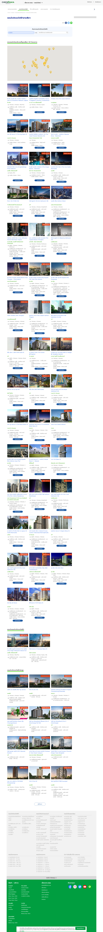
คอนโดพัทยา (67, 827)
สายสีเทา (11, 32)
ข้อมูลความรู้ (81, 861)
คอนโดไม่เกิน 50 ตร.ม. (15, 857)
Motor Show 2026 (12, 896)
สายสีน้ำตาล (25, 832)
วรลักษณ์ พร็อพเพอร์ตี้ (34, 572)
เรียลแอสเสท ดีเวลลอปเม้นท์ (57, 836)
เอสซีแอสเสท (54, 242)
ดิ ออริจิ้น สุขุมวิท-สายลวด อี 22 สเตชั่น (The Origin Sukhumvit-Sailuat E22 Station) (17, 650)
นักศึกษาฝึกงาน (45, 897)
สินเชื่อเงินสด (24, 905)
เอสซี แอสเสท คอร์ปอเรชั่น (43, 840)
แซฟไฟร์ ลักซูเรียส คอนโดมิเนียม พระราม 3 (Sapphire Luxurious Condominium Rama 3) (39, 100)
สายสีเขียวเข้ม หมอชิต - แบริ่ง (15, 209)
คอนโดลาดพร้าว (68, 832)
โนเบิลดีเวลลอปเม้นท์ (41, 849)
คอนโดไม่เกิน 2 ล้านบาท (43, 859)
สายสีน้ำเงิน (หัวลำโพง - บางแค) (38, 363)
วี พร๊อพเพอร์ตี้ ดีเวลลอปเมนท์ (14, 205)
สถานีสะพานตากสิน (59, 700)
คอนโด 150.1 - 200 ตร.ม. (15, 864)
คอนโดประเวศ (68, 836)
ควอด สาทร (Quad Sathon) (58, 424)
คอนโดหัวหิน (81, 827)
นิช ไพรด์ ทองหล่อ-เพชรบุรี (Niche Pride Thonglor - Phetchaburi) (17, 278)
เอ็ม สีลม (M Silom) (12, 603)
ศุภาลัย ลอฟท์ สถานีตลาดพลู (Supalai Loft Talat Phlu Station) (38, 278)
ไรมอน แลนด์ (40, 850)
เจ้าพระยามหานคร (54, 832)
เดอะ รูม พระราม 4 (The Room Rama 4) (17, 424)
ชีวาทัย (9, 102)
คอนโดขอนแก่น (68, 831)
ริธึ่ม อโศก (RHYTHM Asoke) (36, 389)
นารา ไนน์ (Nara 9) (56, 459)
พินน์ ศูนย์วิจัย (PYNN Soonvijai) (59, 781)
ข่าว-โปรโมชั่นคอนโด (55, 9)
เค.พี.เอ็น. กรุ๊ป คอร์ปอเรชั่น (35, 242)
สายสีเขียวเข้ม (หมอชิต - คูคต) (15, 727)
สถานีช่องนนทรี (58, 213)
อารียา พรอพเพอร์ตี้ (41, 832)
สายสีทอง (11, 832)
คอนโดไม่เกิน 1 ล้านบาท (43, 857)
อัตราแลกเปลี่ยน (24, 911)
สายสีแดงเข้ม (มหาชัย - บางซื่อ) (16, 251)
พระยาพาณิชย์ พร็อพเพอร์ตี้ (36, 755)
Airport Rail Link (27, 818)
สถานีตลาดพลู (14, 250)
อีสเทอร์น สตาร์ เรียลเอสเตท (58, 463)
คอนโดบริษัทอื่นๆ (54, 850)
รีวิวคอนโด (81, 864)
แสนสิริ (52, 171)
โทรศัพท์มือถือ (11, 918)
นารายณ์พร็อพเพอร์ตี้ (42, 820)
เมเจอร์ (9, 607)
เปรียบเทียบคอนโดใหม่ (83, 866)
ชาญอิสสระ (53, 102)
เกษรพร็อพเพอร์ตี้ (11, 319)
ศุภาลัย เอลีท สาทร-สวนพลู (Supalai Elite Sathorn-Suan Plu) (16, 460)
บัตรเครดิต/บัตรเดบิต (26, 907)
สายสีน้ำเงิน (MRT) (27, 823)
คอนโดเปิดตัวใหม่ (69, 859)
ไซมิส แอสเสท (32, 653)
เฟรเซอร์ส (53, 834)
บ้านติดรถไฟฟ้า (24, 894)
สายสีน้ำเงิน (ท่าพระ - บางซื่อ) (37, 360)
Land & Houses (11, 138)
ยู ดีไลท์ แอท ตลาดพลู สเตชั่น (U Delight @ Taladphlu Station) (61, 353)
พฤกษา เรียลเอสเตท (41, 823)
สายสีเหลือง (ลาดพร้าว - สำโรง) (16, 110)
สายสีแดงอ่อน (26, 831)
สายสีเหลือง (12, 829)
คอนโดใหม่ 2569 (82, 836)
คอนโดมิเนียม (82, 834)
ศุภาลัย (31, 281)
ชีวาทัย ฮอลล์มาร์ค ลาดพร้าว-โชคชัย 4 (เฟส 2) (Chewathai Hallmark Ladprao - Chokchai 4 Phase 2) (17, 100)
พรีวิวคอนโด (68, 866)
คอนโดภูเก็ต (67, 829)
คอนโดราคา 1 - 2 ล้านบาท (43, 862)
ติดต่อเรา (44, 899)
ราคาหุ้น (10, 907)
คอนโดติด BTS (68, 818)
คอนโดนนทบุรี (82, 820)
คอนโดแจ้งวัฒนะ (69, 820)
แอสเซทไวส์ (10, 725)
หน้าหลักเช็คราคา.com (46, 885)
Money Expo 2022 (25, 913)
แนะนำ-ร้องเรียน (45, 894)
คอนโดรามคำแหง (82, 825)
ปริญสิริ (39, 822)
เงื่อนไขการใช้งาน (45, 892)
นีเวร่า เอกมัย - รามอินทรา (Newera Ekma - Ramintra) (60, 135)
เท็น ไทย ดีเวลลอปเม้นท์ (35, 171)
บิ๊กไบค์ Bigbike (11, 894)
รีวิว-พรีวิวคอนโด (34, 9)
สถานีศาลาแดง (58, 210)
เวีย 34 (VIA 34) (33, 689)
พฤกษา (31, 428)
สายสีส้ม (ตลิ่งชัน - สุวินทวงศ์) (37, 660)
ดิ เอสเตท (31, 356)
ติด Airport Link (83, 818)
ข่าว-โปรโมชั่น (82, 857)
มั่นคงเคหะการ (54, 823)
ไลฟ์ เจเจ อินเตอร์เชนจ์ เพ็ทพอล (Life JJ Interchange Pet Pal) (39, 722)
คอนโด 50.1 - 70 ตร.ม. (15, 859)
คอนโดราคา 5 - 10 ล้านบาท (44, 868)
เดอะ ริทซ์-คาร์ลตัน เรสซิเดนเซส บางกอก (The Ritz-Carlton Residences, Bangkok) (17, 496)
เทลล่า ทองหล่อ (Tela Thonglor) (15, 315)
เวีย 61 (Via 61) (33, 781)
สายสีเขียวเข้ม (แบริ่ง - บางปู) (15, 657)
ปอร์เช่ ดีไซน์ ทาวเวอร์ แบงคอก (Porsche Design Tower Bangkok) (61, 752)
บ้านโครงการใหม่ (24, 888)
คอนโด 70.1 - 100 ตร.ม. (15, 861)
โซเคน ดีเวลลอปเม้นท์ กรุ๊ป (35, 138)
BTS (10, 818)
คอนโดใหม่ (23, 890)
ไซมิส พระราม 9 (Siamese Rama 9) (38, 649)
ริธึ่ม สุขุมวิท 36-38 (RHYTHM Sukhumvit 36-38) (58, 316)
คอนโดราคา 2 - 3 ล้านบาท (43, 864)
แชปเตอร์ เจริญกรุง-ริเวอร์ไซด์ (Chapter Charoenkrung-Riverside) (61, 690)
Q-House (31, 535)
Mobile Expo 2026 (12, 923)
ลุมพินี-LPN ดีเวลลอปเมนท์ (57, 825)
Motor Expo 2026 (12, 898)
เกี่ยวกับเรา (89, 2)
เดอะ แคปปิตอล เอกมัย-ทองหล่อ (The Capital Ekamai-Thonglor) (38, 239)
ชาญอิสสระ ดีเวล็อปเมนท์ (56, 816)
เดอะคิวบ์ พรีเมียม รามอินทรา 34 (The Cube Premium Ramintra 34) (38, 135)
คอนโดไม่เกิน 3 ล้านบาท (43, 861)
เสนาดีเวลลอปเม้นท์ (12, 281)
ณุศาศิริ (52, 818)
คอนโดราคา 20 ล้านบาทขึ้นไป (44, 871)
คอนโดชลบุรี (81, 832)
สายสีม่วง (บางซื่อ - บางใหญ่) (15, 789)
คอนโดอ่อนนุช (82, 823)
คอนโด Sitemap (50, 878)
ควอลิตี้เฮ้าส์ (39, 816)
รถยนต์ (10, 888)
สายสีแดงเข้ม (26, 827)
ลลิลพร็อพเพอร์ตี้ (41, 825)
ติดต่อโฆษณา (98, 2)
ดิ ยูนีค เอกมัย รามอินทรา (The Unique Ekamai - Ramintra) (39, 167)
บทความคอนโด (44, 9)
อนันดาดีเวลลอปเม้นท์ (56, 205)
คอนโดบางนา (68, 825)
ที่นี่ (44, 929)
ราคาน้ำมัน (10, 909)
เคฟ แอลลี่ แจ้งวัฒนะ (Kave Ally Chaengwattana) (15, 722)
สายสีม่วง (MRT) (13, 827)
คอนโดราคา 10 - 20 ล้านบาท (44, 870)
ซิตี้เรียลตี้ (31, 463)
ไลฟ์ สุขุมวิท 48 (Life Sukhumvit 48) (38, 201)
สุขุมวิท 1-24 (68, 822)
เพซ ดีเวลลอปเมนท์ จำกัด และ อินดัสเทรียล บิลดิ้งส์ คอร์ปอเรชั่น (17, 499)
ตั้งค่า (23, 931)
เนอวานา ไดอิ (40, 834)
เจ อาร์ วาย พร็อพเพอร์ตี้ (35, 102)
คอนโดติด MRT (68, 816)
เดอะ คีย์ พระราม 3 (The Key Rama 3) (17, 134)
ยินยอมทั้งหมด (80, 928)
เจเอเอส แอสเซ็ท (55, 138)
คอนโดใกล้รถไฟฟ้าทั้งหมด (15, 816)
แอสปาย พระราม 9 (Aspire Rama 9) (60, 531)
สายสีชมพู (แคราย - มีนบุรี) (37, 142)
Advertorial (68, 862)
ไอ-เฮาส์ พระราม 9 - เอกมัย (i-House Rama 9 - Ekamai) (38, 460)
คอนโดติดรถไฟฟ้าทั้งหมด (28, 816)
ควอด (52, 428)
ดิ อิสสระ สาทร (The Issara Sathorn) (60, 99)
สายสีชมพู (25, 829)
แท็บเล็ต (10, 920)
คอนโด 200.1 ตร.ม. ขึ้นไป (15, 866)
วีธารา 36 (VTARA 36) (13, 201)
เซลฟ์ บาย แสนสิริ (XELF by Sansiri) (16, 689)
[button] (49, 49)
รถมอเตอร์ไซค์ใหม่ (12, 892)
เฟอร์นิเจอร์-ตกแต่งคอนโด (84, 862)
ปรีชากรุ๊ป (31, 607)
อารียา (8, 535)
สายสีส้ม (11, 831)
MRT (10, 820)
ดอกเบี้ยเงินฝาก (24, 909)
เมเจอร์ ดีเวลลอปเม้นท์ (42, 836)
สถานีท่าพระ (45, 366)
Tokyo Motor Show (12, 900)
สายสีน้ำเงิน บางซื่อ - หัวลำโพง (15, 107)
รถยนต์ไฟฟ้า (11, 890)
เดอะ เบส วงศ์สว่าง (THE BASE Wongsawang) (15, 782)
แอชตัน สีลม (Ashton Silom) (58, 201)
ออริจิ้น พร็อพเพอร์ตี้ (12, 171)
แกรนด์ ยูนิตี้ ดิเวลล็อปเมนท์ (58, 356)
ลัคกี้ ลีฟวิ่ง (10, 393)
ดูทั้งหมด (40, 804)
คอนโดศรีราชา (68, 834)
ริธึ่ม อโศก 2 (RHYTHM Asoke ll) (15, 352)
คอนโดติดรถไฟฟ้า (23, 9)
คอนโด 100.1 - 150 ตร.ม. (15, 862)
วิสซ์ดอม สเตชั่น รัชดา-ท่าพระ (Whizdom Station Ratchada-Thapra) (17, 239)
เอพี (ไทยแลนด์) (54, 838)
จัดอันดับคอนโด (68, 861)
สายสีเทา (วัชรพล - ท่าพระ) (15, 113)
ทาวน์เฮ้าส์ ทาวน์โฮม (25, 896)
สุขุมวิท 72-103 (68, 823)
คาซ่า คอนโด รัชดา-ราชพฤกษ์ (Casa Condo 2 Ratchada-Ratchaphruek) (38, 531)
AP (30, 205)
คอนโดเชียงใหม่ (82, 829)
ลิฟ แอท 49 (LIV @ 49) (13, 389)
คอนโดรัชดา (81, 831)
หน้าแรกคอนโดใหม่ (12, 9)
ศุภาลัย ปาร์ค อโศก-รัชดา (57, 568)
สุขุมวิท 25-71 (82, 822)
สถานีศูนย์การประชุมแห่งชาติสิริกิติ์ (17, 698)
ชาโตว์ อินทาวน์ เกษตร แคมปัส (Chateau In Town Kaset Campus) (39, 752)
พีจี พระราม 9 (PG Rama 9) (36, 603)
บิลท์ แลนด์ (53, 820)
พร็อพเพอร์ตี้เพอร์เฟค (55, 822)
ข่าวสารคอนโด (68, 857)
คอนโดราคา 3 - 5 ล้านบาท (43, 866)
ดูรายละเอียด (17, 115)
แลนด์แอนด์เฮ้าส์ (54, 843)
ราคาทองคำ (10, 905)
